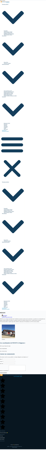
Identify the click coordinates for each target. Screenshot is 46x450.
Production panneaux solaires (9, 91)
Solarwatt (5, 125)
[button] (12, 156)
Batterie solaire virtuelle (8, 94)
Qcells (5, 128)
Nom (1, 359)
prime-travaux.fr (2, 434)
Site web (1, 363)
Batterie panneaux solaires (8, 92)
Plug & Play (6, 62)
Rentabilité (6, 30)
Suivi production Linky (8, 90)
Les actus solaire (2, 437)
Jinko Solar (6, 129)
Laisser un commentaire (3, 372)
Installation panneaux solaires (9, 33)
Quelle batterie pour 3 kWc (8, 93)
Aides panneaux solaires (8, 34)
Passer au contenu (2, 0)
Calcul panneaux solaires (8, 31)
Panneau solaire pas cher (8, 32)
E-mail (1, 361)
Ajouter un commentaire (4, 370)
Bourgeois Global (7, 123)
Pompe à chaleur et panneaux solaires (10, 95)
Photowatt (5, 124)
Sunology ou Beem (7, 63)
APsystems (6, 126)
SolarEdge (5, 127)
